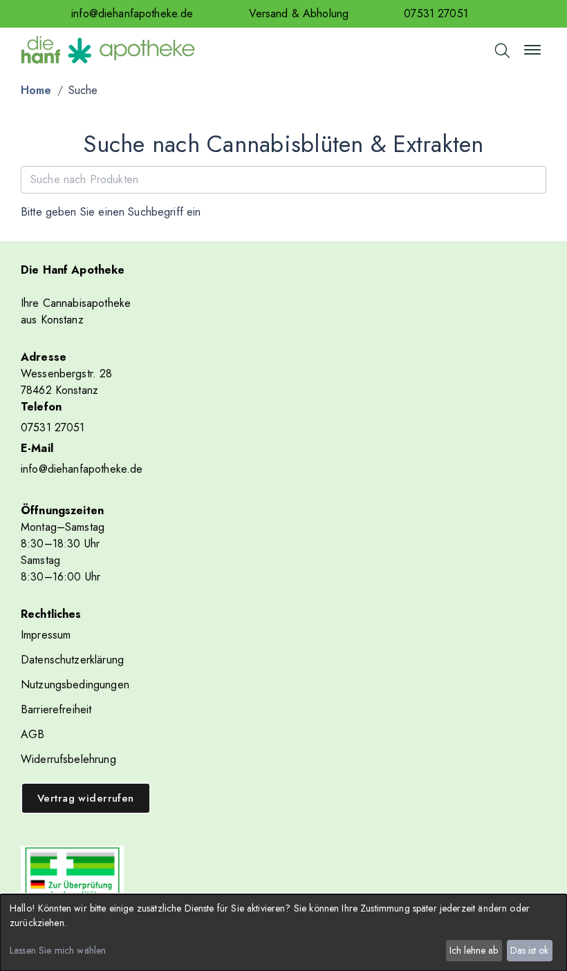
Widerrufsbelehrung (68, 759)
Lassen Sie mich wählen (58, 950)
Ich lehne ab (473, 950)
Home (36, 90)
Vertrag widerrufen (85, 798)
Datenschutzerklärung (72, 660)
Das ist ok (529, 950)
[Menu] (532, 50)
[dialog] (283, 932)
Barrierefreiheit (56, 709)
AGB (32, 734)
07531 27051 (436, 13)
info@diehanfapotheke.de (132, 13)
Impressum (46, 635)
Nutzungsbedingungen (75, 684)
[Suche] (501, 50)
